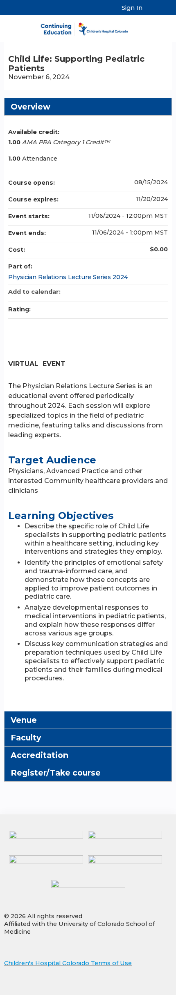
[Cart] (152, 11)
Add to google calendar (129, 292)
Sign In (132, 8)
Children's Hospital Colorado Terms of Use (68, 963)
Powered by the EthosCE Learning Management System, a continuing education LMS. (143, 989)
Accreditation (39, 755)
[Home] (88, 26)
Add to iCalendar (151, 291)
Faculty (26, 737)
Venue (24, 720)
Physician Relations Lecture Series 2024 (68, 277)
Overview (30, 107)
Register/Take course (56, 773)
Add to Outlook (161, 292)
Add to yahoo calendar (140, 292)
